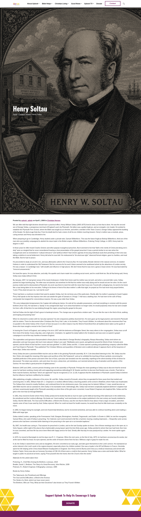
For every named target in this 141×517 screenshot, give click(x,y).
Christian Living (61, 4)
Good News (75, 4)
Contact (113, 3)
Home (15, 114)
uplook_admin (27, 220)
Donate (99, 4)
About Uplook (32, 4)
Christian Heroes (25, 114)
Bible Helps (46, 4)
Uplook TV (88, 4)
